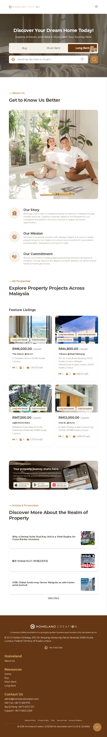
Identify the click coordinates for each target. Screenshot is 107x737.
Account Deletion (75, 720)
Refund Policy (30, 720)
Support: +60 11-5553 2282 (18, 710)
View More (53, 598)
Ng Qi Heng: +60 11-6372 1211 (19, 706)
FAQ (53, 720)
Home (7, 674)
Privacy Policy (43, 720)
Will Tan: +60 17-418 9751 (17, 703)
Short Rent (53, 48)
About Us (9, 661)
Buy (24, 48)
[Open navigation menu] (96, 7)
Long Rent (83, 48)
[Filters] (82, 59)
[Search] (94, 59)
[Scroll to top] (97, 727)
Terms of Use (61, 720)
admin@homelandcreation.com (21, 699)
